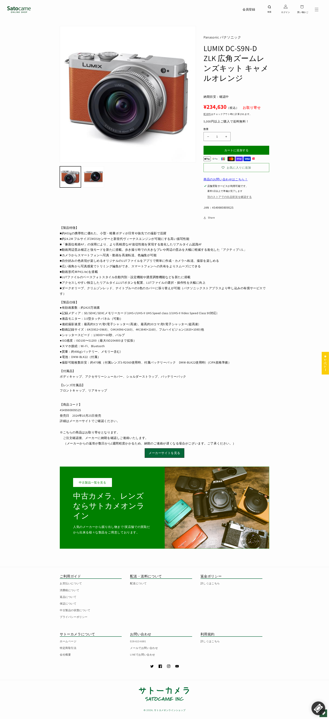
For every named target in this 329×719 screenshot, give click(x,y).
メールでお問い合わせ (144, 648)
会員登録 (249, 9)
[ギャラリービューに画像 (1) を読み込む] (70, 176)
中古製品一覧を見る (92, 482)
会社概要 (65, 654)
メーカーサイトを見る (164, 453)
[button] (316, 9)
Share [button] (211, 217)
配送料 (207, 114)
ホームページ (68, 641)
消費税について (69, 590)
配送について (138, 583)
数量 (206, 129)
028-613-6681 (138, 641)
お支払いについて (71, 583)
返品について (68, 597)
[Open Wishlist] (323, 713)
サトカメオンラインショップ (169, 710)
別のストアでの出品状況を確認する (229, 197)
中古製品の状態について (75, 610)
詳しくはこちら (210, 583)
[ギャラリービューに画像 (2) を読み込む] (93, 176)
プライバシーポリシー (74, 617)
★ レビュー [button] (325, 363)
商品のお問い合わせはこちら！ (226, 179)
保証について (68, 603)
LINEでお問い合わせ (142, 654)
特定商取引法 (68, 648)
